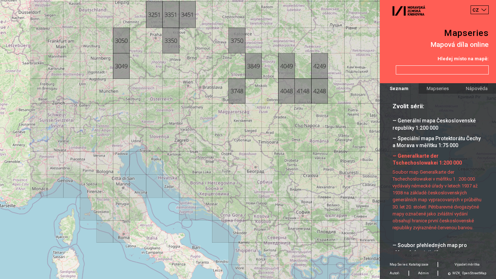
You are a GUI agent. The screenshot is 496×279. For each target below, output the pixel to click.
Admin (423, 273)
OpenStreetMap (474, 273)
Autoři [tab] (394, 273)
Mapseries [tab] (438, 88)
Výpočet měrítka (467, 264)
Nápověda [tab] (477, 88)
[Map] (248, 139)
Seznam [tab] (399, 88)
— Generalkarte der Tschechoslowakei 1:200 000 (427, 159)
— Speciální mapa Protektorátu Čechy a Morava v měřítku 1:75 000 (437, 142)
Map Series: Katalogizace (409, 264)
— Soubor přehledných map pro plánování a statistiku (430, 248)
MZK (456, 273)
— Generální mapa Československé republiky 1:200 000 (434, 124)
